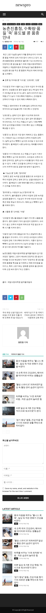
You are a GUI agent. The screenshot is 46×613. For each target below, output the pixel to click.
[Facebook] (4, 47)
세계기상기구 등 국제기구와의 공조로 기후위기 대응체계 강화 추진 (34, 315)
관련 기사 (5, 354)
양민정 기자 (8, 41)
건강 (7, 20)
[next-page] (7, 431)
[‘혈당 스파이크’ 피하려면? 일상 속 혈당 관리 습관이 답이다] (8, 387)
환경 (40, 24)
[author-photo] (23, 339)
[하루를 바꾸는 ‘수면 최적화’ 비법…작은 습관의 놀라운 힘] (8, 399)
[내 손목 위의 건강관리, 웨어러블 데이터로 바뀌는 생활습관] (8, 375)
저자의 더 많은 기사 (17, 354)
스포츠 (28, 24)
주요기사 (34, 24)
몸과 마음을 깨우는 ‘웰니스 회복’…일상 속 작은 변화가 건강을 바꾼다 (29, 364)
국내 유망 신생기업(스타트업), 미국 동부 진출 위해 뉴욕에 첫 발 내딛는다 (12, 315)
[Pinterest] (16, 47)
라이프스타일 (11, 24)
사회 (23, 24)
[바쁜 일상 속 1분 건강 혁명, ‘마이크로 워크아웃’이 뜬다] (8, 411)
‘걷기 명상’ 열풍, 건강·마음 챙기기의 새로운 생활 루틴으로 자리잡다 (29, 423)
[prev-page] (4, 431)
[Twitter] (10, 47)
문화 (18, 24)
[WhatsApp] (21, 47)
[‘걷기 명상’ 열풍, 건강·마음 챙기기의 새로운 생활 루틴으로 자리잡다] (8, 423)
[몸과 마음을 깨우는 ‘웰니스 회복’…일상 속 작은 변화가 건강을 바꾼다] (8, 364)
